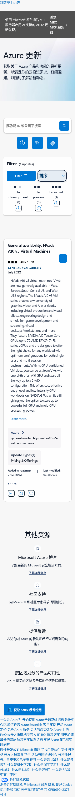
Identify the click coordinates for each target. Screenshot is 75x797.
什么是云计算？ (48, 759)
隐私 (51, 784)
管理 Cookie (63, 784)
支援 (47, 739)
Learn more (18, 418)
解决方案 (53, 734)
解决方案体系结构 (30, 739)
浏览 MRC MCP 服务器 (57, 24)
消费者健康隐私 (11, 784)
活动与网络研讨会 (44, 754)
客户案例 (49, 724)
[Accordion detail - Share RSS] (21, 493)
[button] (22, 143)
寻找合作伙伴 (50, 749)
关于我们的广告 (32, 789)
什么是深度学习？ (47, 764)
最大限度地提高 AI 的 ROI (28, 734)
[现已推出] (56, 203)
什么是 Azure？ (10, 719)
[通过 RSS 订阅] (37, 143)
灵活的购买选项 (41, 729)
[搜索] (64, 126)
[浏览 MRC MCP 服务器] (52, 143)
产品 (60, 724)
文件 (64, 749)
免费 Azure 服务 (18, 729)
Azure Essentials (31, 724)
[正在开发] (18, 208)
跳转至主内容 (10, 2)
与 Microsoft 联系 (35, 784)
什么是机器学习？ (20, 764)
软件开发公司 (9, 749)
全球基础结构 (54, 719)
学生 (27, 754)
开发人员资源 (13, 754)
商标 (17, 789)
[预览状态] (38, 208)
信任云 (15, 724)
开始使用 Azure (33, 719)
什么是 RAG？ (62, 769)
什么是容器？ (41, 769)
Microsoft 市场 (30, 749)
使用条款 (6, 789)
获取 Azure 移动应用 (28, 710)
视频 (33, 759)
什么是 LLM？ (21, 769)
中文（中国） (9, 774)
